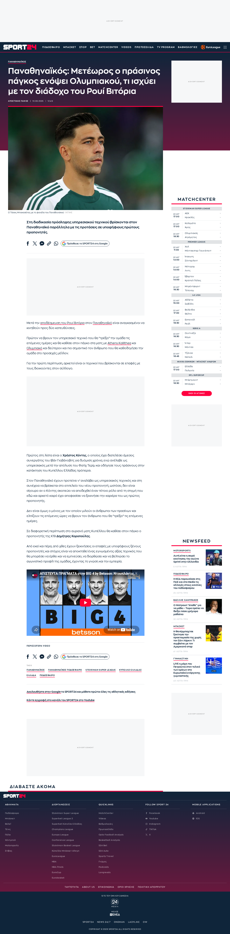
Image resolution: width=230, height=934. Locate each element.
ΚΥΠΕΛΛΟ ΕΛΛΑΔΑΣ (130, 670)
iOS (198, 819)
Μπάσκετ (69, 47)
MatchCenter (106, 813)
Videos (102, 819)
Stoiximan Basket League (66, 845)
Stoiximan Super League (65, 813)
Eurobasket (58, 878)
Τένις (8, 829)
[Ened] (115, 914)
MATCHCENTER (108, 47)
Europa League (60, 835)
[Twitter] (34, 243)
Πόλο (8, 835)
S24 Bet (103, 845)
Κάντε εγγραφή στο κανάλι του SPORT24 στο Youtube (60, 700)
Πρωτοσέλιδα (106, 829)
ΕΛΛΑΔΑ (31, 675)
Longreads (104, 872)
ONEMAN (119, 922)
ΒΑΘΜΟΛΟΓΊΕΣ (187, 47)
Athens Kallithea (119, 343)
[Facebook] (27, 243)
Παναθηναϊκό (102, 323)
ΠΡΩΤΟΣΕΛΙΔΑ (144, 47)
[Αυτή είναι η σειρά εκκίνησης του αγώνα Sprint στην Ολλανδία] (214, 557)
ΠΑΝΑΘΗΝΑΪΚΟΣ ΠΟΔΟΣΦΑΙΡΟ (65, 670)
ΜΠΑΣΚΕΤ (179, 626)
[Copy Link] (49, 243)
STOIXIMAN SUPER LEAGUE (101, 670)
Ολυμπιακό (34, 348)
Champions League (62, 829)
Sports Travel (106, 856)
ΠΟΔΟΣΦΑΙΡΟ (181, 574)
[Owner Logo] (114, 902)
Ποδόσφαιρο (51, 47)
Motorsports (12, 845)
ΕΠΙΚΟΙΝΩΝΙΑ (106, 887)
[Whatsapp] (56, 243)
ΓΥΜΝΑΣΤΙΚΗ (180, 659)
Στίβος (8, 851)
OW (145, 922)
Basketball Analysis (109, 840)
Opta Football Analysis (111, 835)
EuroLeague (58, 856)
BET (92, 47)
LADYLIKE (134, 922)
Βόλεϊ (8, 824)
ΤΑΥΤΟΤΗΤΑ (72, 887)
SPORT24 (88, 922)
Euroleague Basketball (210, 47)
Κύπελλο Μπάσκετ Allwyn (65, 851)
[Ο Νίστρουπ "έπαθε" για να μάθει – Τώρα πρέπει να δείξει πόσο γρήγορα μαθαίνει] (214, 607)
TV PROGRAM (166, 47)
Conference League (63, 840)
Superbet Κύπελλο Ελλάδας (67, 824)
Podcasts (104, 867)
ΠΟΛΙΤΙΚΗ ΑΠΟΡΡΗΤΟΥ (151, 887)
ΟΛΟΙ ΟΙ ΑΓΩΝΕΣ (196, 393)
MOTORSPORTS (182, 551)
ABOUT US (88, 887)
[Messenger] (42, 243)
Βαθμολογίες (106, 824)
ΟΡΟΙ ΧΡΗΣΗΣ (126, 887)
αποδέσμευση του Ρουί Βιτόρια (62, 323)
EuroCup (56, 872)
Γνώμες (103, 862)
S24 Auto (104, 851)
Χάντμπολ (10, 840)
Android (200, 813)
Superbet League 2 (62, 819)
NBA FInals (57, 867)
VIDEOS (126, 47)
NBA (54, 862)
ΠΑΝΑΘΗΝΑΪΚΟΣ (36, 670)
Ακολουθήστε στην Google (44, 692)
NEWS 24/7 (104, 922)
